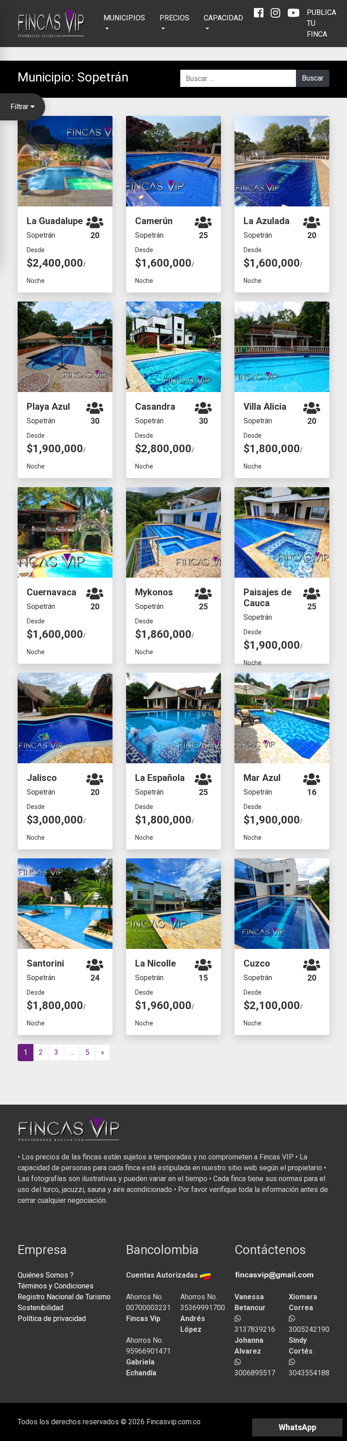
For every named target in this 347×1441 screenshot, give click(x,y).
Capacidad (223, 18)
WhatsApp (297, 1427)
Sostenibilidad (40, 1307)
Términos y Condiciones (56, 1286)
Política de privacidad (52, 1318)
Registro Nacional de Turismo (64, 1297)
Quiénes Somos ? (46, 1275)
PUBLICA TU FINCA (321, 23)
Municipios (124, 18)
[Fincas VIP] (51, 23)
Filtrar (20, 106)
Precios (174, 18)
